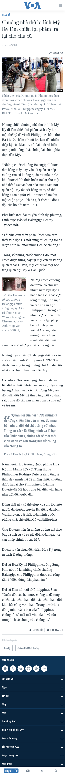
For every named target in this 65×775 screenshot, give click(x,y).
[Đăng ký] (44, 668)
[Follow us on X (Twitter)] (13, 668)
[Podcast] (36, 668)
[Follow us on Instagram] (28, 668)
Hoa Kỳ (6, 15)
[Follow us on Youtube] (21, 668)
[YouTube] (27, 771)
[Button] (56, 52)
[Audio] (42, 771)
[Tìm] (56, 771)
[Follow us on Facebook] (5, 668)
